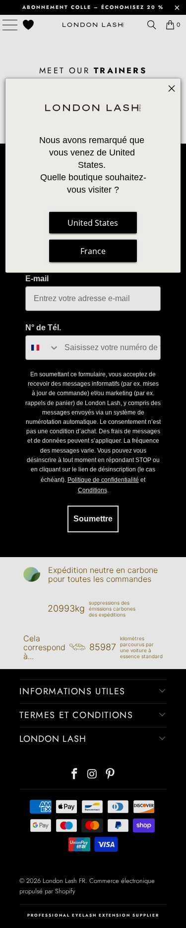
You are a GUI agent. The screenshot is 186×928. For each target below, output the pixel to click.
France (93, 251)
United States (92, 222)
